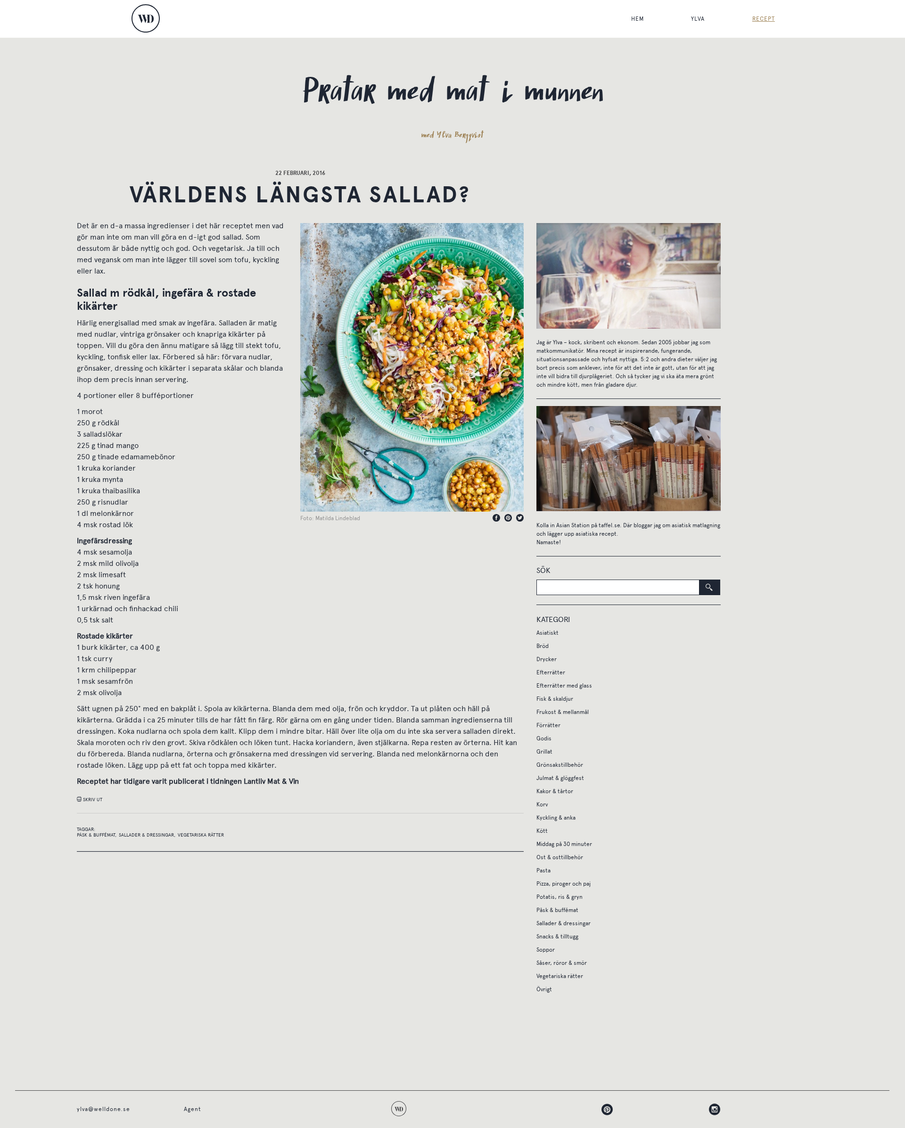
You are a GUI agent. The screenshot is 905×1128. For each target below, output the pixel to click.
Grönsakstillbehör (559, 765)
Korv (542, 804)
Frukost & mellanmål (562, 712)
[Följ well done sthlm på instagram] (667, 1109)
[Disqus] (300, 970)
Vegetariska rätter (201, 835)
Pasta (543, 870)
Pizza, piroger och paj (563, 883)
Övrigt (544, 989)
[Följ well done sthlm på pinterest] (559, 1109)
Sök (543, 570)
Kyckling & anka (556, 817)
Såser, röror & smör (561, 963)
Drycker (546, 659)
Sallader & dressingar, (147, 835)
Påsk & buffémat (557, 910)
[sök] (709, 587)
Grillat (544, 751)
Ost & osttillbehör (559, 857)
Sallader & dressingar (563, 923)
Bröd (542, 646)
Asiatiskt (547, 633)
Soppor (545, 949)
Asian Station (573, 525)
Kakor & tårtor (554, 791)
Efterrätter (550, 672)
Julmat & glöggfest (560, 778)
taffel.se (609, 525)
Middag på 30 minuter (564, 844)
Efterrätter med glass (564, 685)
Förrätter (548, 725)
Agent (192, 1109)
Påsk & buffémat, (96, 835)
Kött (542, 831)
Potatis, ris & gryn (559, 897)
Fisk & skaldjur (554, 699)
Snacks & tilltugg (557, 936)
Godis (543, 738)
